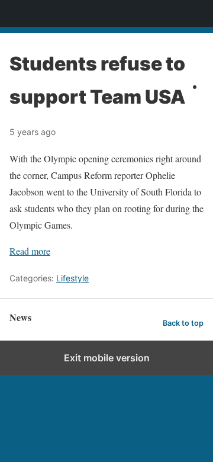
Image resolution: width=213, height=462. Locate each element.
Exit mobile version (107, 358)
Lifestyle (72, 278)
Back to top (183, 323)
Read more (29, 251)
